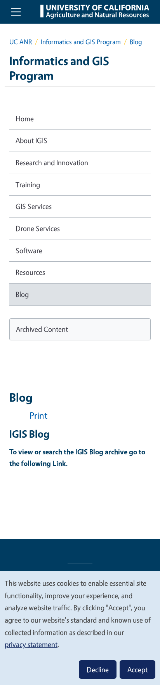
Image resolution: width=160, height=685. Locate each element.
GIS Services (34, 206)
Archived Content (42, 329)
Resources (30, 272)
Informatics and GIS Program (81, 42)
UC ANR (20, 42)
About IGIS (31, 140)
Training (28, 184)
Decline (98, 669)
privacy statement (31, 644)
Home (25, 118)
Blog (22, 294)
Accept (137, 669)
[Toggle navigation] (16, 11)
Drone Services (38, 228)
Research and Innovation (52, 162)
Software (29, 250)
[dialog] (80, 627)
